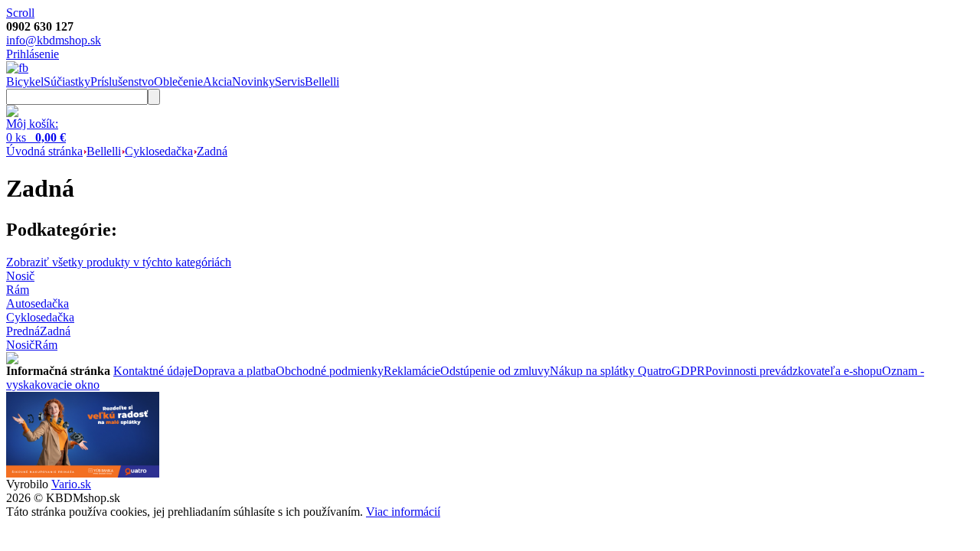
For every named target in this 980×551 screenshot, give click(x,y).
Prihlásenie (32, 53)
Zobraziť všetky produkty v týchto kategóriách (118, 262)
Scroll (20, 12)
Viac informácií (403, 511)
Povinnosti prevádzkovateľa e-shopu (793, 370)
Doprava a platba (234, 370)
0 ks (36, 137)
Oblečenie (178, 81)
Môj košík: (32, 123)
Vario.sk (71, 484)
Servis (290, 81)
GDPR (688, 370)
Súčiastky (67, 81)
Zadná (212, 151)
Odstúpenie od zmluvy (495, 370)
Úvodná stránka (44, 151)
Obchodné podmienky (330, 370)
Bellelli (322, 81)
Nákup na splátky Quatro (610, 370)
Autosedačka (37, 303)
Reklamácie (412, 370)
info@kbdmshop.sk (53, 40)
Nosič (20, 344)
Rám (45, 344)
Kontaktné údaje (153, 370)
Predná (23, 330)
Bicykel (25, 81)
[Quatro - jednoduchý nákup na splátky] (82, 473)
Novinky (253, 81)
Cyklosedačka (159, 151)
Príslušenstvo (122, 81)
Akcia (217, 81)
